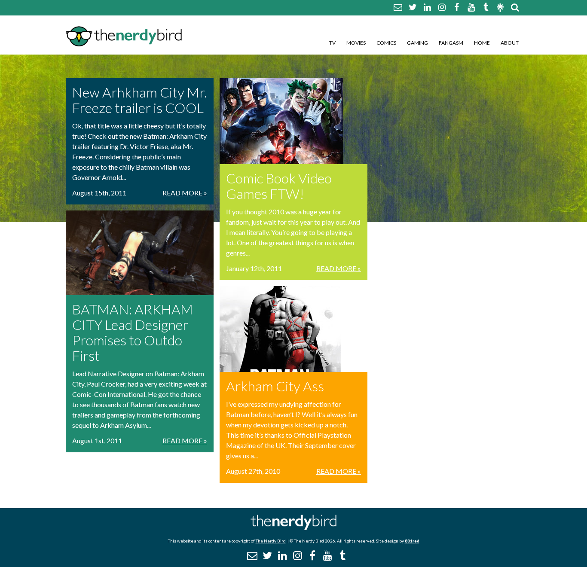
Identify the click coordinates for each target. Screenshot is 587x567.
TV (332, 43)
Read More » (184, 193)
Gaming (417, 43)
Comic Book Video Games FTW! (279, 186)
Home (482, 43)
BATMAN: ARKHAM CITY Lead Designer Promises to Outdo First (132, 332)
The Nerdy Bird (271, 540)
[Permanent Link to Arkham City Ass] (293, 329)
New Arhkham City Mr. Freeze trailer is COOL (139, 100)
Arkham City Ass (275, 386)
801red (412, 540)
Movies (356, 43)
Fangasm (451, 43)
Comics (386, 43)
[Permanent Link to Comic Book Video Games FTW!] (293, 121)
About (510, 43)
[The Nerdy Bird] (293, 527)
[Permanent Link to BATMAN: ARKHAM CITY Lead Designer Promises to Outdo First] (140, 252)
